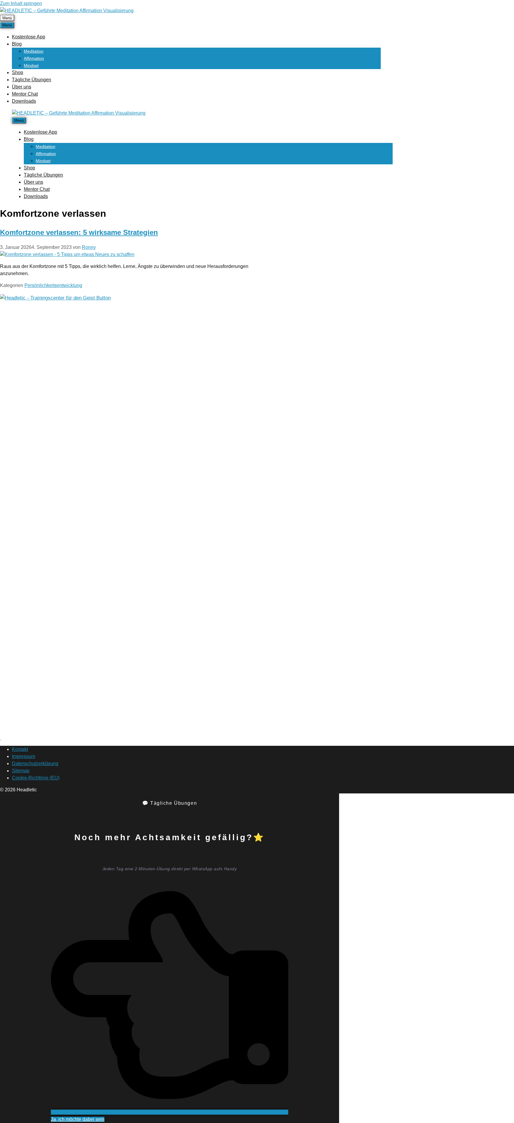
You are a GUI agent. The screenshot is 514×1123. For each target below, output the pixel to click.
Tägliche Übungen (31, 79)
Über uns (21, 86)
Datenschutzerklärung (35, 763)
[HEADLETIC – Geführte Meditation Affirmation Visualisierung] (78, 113)
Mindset (31, 65)
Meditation (33, 51)
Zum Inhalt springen (21, 3)
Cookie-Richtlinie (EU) (35, 777)
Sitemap (20, 770)
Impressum (23, 756)
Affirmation (34, 58)
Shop (17, 72)
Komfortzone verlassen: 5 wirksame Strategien (79, 232)
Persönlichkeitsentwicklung (53, 285)
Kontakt (20, 749)
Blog (17, 43)
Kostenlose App (28, 36)
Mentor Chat (25, 93)
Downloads (24, 101)
